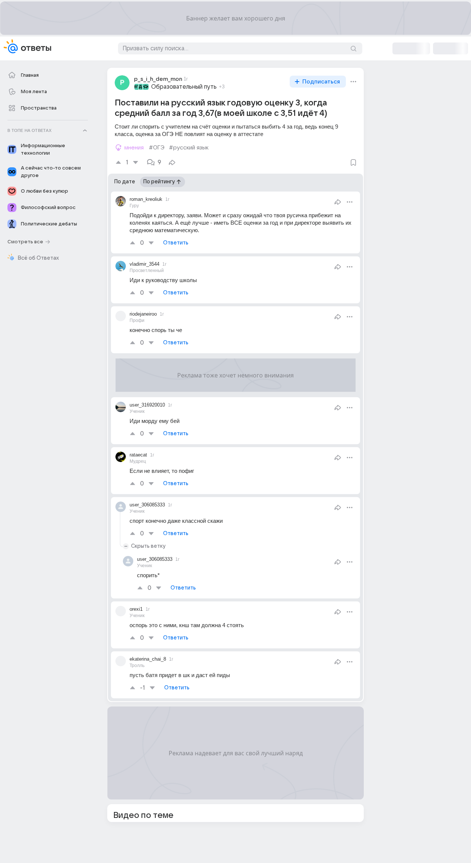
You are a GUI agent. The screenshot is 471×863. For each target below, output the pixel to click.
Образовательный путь (184, 86)
